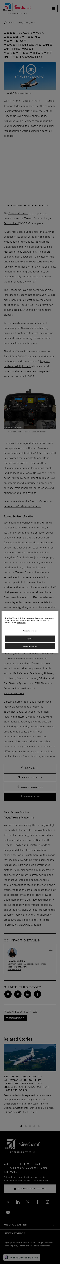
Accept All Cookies (30, 646)
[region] (30, 632)
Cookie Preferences (30, 631)
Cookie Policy (21, 623)
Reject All (30, 638)
